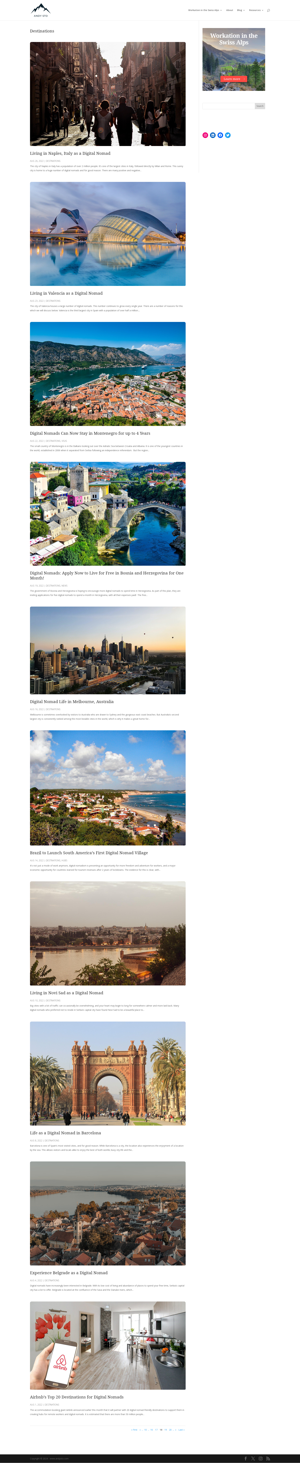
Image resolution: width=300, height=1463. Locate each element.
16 (151, 1429)
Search (260, 105)
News (65, 585)
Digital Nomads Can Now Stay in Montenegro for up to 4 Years (90, 433)
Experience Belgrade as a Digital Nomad (69, 1272)
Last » (181, 1429)
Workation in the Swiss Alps (203, 10)
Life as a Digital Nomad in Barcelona (65, 1133)
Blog (239, 10)
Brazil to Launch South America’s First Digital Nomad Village (89, 852)
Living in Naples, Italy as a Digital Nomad (70, 153)
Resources (255, 10)
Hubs (64, 860)
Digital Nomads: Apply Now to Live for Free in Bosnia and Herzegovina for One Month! (107, 575)
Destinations (53, 160)
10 (145, 1429)
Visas (64, 440)
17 (156, 1429)
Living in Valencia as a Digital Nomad (66, 293)
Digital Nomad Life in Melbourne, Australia (72, 701)
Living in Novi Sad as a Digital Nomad (66, 993)
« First (134, 1429)
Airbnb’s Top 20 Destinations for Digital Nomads (77, 1397)
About (229, 10)
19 (165, 1429)
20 (170, 1429)
